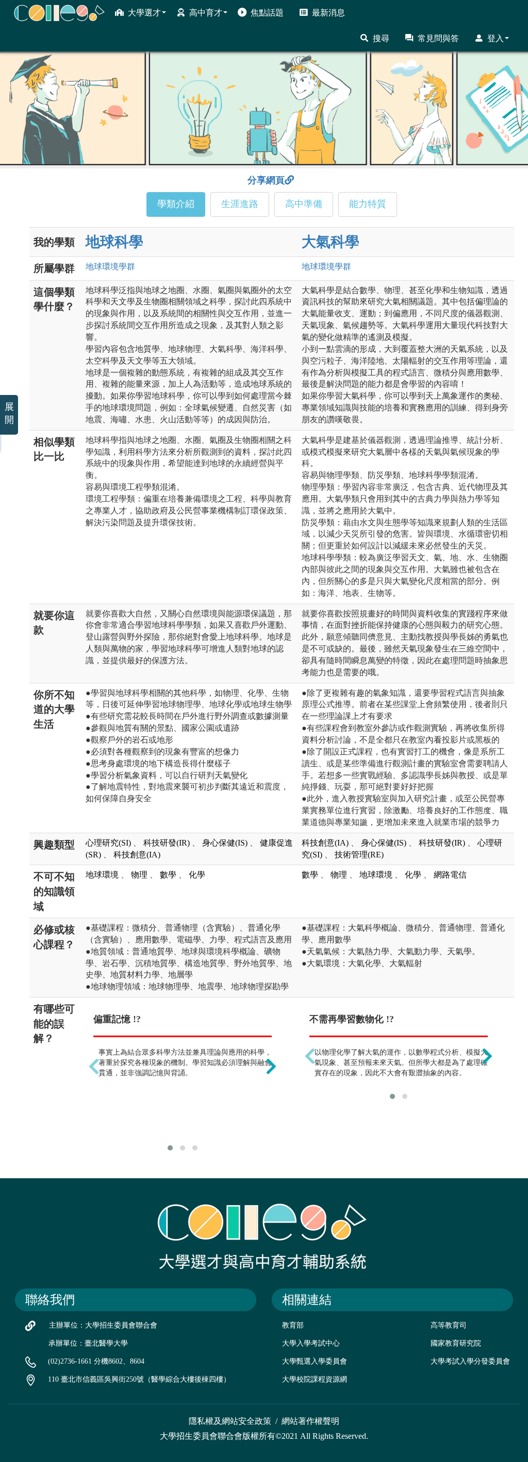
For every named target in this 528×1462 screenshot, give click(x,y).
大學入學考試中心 (311, 1343)
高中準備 (303, 204)
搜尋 (381, 38)
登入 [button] (495, 38)
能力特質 (367, 204)
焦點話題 (267, 12)
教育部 (293, 1325)
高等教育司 (449, 1325)
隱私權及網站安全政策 (230, 1421)
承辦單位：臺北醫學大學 (88, 1343)
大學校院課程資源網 (314, 1379)
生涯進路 (239, 204)
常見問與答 (438, 38)
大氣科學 (330, 242)
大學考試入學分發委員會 (470, 1361)
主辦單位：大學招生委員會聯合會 (103, 1325)
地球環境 (110, 266)
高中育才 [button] (205, 12)
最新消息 (328, 12)
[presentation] (94, 1066)
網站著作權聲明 (310, 1421)
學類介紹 (175, 204)
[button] (170, 1148)
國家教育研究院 (456, 1343)
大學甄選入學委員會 (314, 1361)
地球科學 (114, 242)
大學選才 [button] (144, 12)
